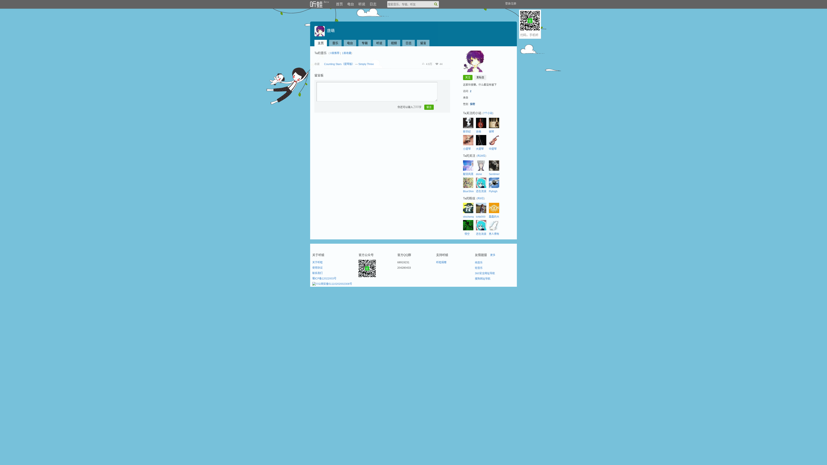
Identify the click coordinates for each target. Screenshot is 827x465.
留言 (423, 43)
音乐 (335, 43)
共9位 (480, 198)
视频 (394, 43)
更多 (492, 255)
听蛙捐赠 (441, 262)
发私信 (480, 77)
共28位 (481, 155)
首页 (339, 4)
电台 (350, 4)
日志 (373, 4)
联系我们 (317, 273)
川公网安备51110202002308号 (334, 283)
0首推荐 (334, 53)
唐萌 (330, 31)
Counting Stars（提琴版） (339, 64)
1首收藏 (346, 53)
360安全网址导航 (485, 273)
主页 (321, 43)
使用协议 (317, 267)
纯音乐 (479, 262)
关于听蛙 (317, 262)
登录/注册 (510, 3)
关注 (467, 77)
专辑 (365, 43)
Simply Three (366, 64)
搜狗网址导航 (482, 278)
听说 (361, 4)
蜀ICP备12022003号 (324, 278)
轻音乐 (479, 268)
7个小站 (488, 113)
